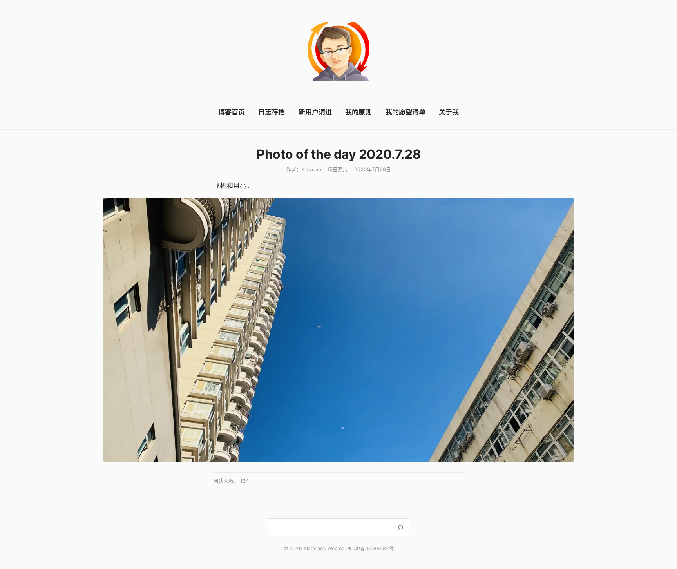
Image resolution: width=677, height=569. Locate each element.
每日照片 (338, 169)
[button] (338, 330)
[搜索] (400, 527)
